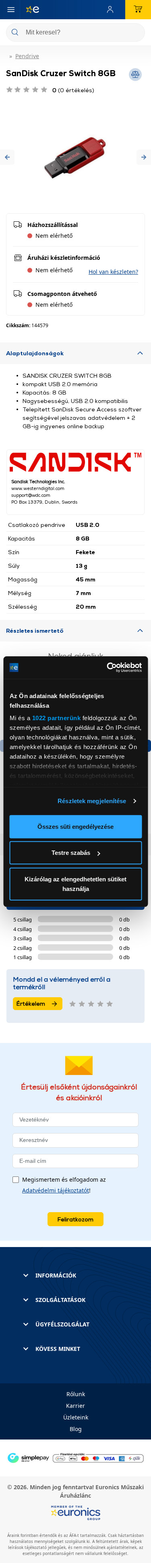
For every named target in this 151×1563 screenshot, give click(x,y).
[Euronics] (29, 9)
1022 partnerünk (56, 718)
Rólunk (75, 1394)
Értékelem (31, 1003)
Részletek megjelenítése (92, 801)
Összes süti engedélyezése (75, 826)
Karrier (75, 1405)
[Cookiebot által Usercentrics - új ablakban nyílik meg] (107, 667)
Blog (76, 1429)
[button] (7, 157)
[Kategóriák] (11, 9)
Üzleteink (75, 1417)
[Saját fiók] (112, 9)
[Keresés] (135, 33)
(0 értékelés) (73, 90)
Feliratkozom (75, 1219)
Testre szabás (71, 852)
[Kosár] (138, 9)
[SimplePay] (75, 1457)
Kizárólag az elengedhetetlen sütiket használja (75, 883)
